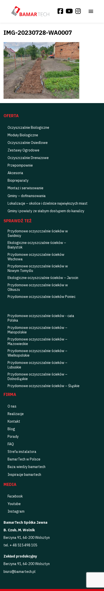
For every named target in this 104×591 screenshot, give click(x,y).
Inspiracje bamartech (24, 474)
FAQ (11, 444)
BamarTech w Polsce (24, 459)
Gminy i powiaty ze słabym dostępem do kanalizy (46, 211)
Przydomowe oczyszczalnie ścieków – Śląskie (44, 386)
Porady (13, 436)
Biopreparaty (18, 180)
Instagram (16, 511)
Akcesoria (15, 173)
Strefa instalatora (22, 451)
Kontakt (14, 421)
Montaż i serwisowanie (25, 188)
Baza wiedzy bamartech (26, 466)
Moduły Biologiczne (23, 135)
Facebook (15, 496)
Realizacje (16, 414)
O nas (12, 406)
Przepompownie (20, 165)
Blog (11, 429)
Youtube (14, 504)
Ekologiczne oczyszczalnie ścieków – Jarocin (43, 277)
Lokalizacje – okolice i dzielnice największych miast (48, 203)
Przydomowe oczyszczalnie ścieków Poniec (41, 296)
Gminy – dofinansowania (27, 196)
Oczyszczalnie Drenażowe (28, 157)
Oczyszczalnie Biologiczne (28, 127)
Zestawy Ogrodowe (23, 150)
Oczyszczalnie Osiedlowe (28, 142)
